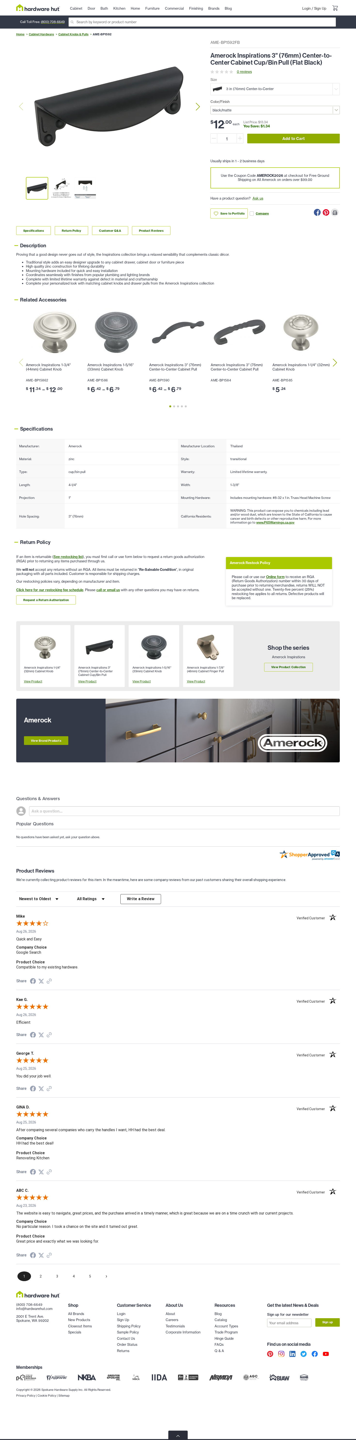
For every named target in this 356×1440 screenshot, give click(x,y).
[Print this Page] (335, 212)
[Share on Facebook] (317, 212)
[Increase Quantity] (240, 138)
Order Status (127, 1344)
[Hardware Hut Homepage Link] (38, 7)
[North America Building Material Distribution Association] (220, 1377)
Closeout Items (80, 1326)
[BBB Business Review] (188, 1377)
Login (306, 8)
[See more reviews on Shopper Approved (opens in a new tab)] (49, 981)
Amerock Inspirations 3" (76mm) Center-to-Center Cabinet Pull (175, 367)
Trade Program (226, 1332)
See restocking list (68, 557)
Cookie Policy (47, 1395)
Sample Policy (128, 1332)
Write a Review (141, 899)
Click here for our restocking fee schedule (49, 590)
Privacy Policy (25, 1395)
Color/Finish (220, 102)
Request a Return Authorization (46, 600)
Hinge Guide (224, 1338)
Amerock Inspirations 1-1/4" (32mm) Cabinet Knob (301, 367)
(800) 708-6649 (53, 22)
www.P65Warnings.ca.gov (275, 522)
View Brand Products (46, 741)
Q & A (219, 1351)
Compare (262, 213)
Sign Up (320, 8)
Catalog (221, 1320)
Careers (172, 1320)
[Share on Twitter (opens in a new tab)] (41, 981)
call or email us (108, 590)
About (170, 1314)
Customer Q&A (110, 230)
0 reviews (244, 72)
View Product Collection (288, 667)
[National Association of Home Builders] (304, 1377)
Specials (74, 1332)
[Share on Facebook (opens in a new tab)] (33, 982)
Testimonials (175, 1326)
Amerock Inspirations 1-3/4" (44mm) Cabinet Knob (48, 367)
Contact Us (126, 1338)
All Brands (76, 1314)
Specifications (33, 230)
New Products (79, 1320)
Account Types (226, 1326)
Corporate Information (183, 1332)
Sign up (327, 1322)
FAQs (219, 1344)
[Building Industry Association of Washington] (279, 1377)
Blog (218, 1314)
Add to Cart (293, 138)
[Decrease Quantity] (213, 138)
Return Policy (71, 230)
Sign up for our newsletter (288, 1314)
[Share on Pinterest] (326, 212)
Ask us (258, 198)
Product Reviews (151, 230)
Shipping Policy (128, 1326)
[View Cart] (335, 9)
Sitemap (64, 1395)
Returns (123, 1351)
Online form (275, 577)
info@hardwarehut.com (34, 1309)
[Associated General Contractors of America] (251, 1377)
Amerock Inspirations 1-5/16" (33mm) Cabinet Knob (110, 367)
